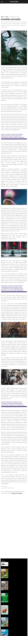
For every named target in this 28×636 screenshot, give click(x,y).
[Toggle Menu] (2, 1)
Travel (6, 16)
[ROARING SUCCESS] (14, 64)
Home (2, 16)
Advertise (3, 561)
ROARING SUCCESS (10, 19)
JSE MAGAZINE (14, 1)
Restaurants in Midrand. (17, 493)
